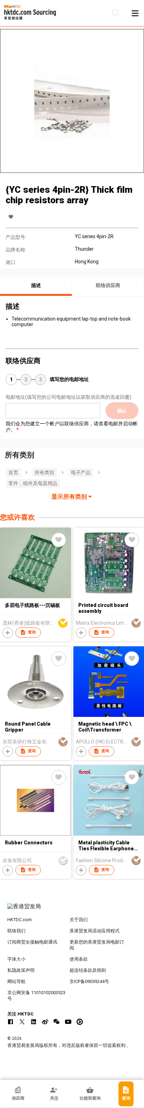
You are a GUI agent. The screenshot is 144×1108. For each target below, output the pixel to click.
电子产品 (81, 472)
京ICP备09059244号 (89, 981)
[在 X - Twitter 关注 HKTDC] (22, 1022)
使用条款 (79, 959)
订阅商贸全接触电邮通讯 (32, 942)
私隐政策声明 (21, 970)
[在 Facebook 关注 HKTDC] (10, 1022)
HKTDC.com (19, 919)
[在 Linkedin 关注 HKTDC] (33, 1022)
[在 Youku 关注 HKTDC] (80, 1022)
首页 (13, 472)
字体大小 (16, 959)
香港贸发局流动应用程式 (95, 930)
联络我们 (16, 930)
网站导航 (16, 981)
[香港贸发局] (72, 910)
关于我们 (79, 919)
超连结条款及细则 (88, 970)
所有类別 (44, 472)
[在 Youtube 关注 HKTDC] (68, 1022)
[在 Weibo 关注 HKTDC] (45, 1022)
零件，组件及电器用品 (32, 483)
